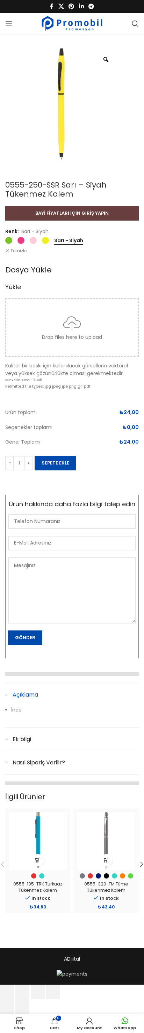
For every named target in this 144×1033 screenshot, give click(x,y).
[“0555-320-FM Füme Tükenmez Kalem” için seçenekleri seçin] (106, 860)
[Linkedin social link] (81, 6)
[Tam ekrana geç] (22, 992)
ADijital (72, 958)
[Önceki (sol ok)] (7, 1006)
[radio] (8, 240)
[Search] (135, 24)
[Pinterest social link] (71, 6)
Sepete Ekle (55, 463)
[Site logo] (72, 23)
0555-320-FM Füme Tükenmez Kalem (106, 887)
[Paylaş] (38, 992)
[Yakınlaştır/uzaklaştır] (7, 992)
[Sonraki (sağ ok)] (22, 1006)
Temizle (18, 251)
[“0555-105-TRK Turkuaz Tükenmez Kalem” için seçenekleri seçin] (38, 860)
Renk (11, 231)
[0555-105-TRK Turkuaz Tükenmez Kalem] (38, 841)
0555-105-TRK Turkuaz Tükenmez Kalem (37, 887)
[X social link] (61, 6)
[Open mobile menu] (9, 24)
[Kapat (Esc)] (53, 992)
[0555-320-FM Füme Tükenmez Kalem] (106, 841)
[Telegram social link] (91, 6)
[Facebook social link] (52, 6)
